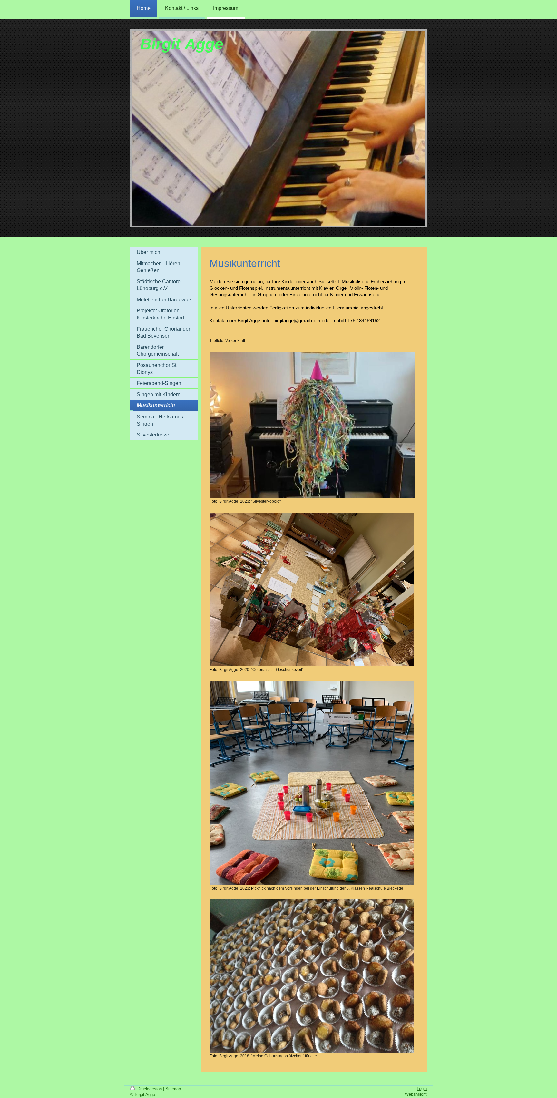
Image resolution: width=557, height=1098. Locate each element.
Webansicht (416, 1094)
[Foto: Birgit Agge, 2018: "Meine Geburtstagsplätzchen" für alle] (312, 976)
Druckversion (149, 1088)
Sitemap (173, 1088)
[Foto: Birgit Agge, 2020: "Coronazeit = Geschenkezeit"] (312, 589)
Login (422, 1088)
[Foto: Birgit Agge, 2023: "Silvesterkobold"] (312, 425)
